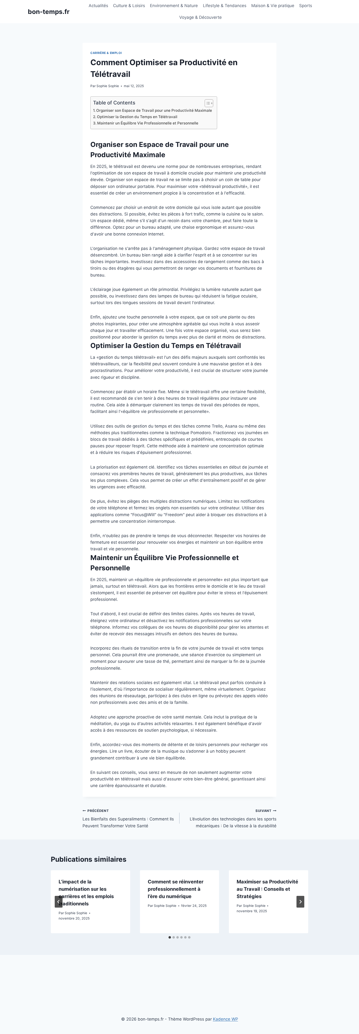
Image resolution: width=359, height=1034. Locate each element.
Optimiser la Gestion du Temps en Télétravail (137, 116)
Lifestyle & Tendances (224, 5)
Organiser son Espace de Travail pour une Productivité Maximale (154, 110)
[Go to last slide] (59, 902)
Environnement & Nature (174, 5)
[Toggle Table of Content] (206, 103)
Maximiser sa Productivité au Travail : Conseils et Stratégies (267, 889)
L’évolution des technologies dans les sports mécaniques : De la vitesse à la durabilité (233, 818)
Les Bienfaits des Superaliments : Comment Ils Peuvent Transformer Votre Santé (128, 818)
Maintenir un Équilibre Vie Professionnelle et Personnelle (147, 123)
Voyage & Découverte (200, 17)
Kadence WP (225, 1019)
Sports (305, 5)
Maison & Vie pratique (272, 5)
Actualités (98, 5)
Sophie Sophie (107, 86)
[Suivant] (300, 902)
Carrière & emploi (106, 53)
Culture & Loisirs (129, 5)
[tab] (170, 937)
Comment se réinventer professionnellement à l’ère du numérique (175, 889)
